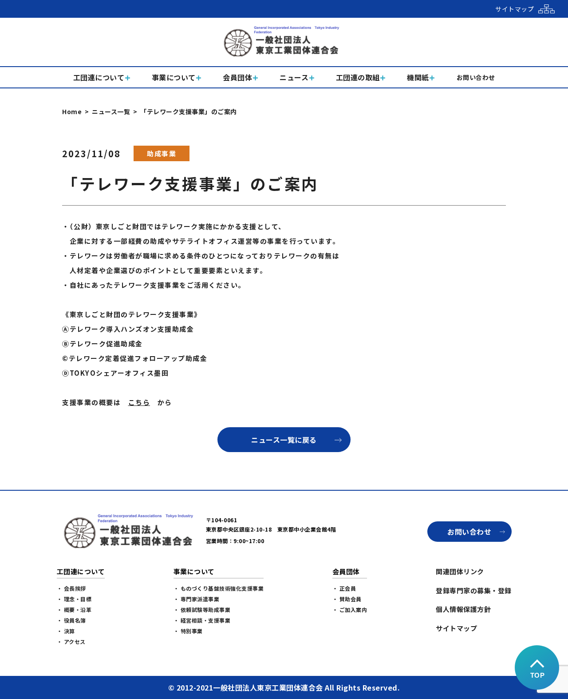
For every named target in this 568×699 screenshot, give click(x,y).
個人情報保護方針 (463, 609)
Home (72, 111)
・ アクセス (71, 641)
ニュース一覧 (111, 111)
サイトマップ (456, 628)
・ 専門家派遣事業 (197, 599)
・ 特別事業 (188, 631)
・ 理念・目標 (74, 599)
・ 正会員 (344, 588)
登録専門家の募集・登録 (474, 590)
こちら (139, 402)
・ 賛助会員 (347, 599)
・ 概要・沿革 (74, 609)
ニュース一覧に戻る (284, 439)
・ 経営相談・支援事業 (202, 620)
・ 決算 (66, 631)
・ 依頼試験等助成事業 (202, 609)
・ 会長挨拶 (71, 588)
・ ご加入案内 (349, 609)
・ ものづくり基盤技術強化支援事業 (219, 588)
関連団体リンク (460, 571)
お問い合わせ (469, 531)
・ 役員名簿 (71, 620)
